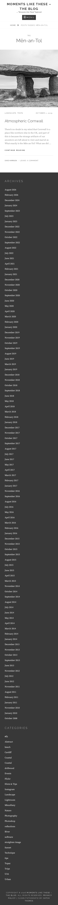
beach (8, 747)
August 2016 (10, 501)
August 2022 (10, 247)
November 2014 (12, 586)
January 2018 (11, 422)
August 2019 (10, 353)
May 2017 (9, 464)
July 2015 (9, 565)
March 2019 (10, 364)
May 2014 (9, 618)
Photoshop (10, 821)
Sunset (8, 847)
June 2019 (9, 359)
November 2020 (12, 285)
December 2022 (12, 226)
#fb (6, 736)
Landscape (10, 113)
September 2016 (12, 496)
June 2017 (9, 459)
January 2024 (11, 205)
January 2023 (11, 221)
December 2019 (12, 332)
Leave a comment (29, 160)
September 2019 (12, 348)
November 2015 (12, 544)
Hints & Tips (11, 784)
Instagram (10, 789)
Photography (11, 815)
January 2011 (11, 702)
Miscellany (10, 805)
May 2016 (9, 512)
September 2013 (12, 660)
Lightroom (10, 800)
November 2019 (12, 337)
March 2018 (10, 411)
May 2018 (9, 401)
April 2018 (10, 406)
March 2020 (10, 316)
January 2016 (11, 533)
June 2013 (9, 665)
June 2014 (9, 612)
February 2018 (11, 417)
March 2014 (10, 628)
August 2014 (10, 602)
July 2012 (9, 676)
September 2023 (12, 211)
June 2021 (9, 258)
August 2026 (10, 189)
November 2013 (12, 649)
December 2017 (12, 427)
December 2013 (12, 644)
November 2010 (12, 707)
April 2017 (10, 470)
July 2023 (9, 216)
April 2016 (10, 517)
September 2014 (12, 596)
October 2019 (11, 343)
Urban (8, 879)
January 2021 (11, 274)
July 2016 (9, 507)
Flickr (8, 778)
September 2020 (12, 295)
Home (13, 25)
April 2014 (10, 623)
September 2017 (12, 443)
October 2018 (11, 385)
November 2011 (12, 686)
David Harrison (11, 160)
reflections (10, 826)
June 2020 (9, 300)
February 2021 (11, 269)
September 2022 (12, 242)
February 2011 (11, 697)
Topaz (7, 863)
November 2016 (12, 491)
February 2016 (11, 528)
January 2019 (11, 369)
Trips (20, 113)
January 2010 (11, 713)
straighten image (13, 842)
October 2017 (11, 438)
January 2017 (11, 485)
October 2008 (11, 718)
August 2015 (10, 559)
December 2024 (12, 200)
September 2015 (12, 554)
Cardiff (8, 752)
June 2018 (9, 396)
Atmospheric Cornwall (24, 121)
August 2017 (10, 448)
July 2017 (9, 454)
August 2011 (10, 692)
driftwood (9, 768)
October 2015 (11, 549)
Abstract (9, 741)
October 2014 (11, 591)
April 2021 (10, 263)
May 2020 (9, 306)
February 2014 (11, 633)
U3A (7, 874)
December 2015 (12, 538)
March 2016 (10, 522)
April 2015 (10, 575)
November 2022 (12, 232)
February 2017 (11, 480)
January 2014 (11, 639)
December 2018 (12, 374)
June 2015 (9, 570)
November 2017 (12, 432)
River (7, 831)
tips (6, 858)
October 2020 (11, 290)
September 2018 (12, 390)
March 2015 (10, 581)
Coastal (8, 757)
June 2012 (9, 681)
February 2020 (11, 322)
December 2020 (12, 279)
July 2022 (9, 253)
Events (8, 773)
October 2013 (11, 655)
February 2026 (11, 195)
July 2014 (9, 607)
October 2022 (11, 237)
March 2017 (10, 475)
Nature (8, 810)
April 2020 (10, 311)
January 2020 (11, 327)
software (9, 837)
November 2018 (12, 380)
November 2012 (12, 671)
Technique (10, 852)
